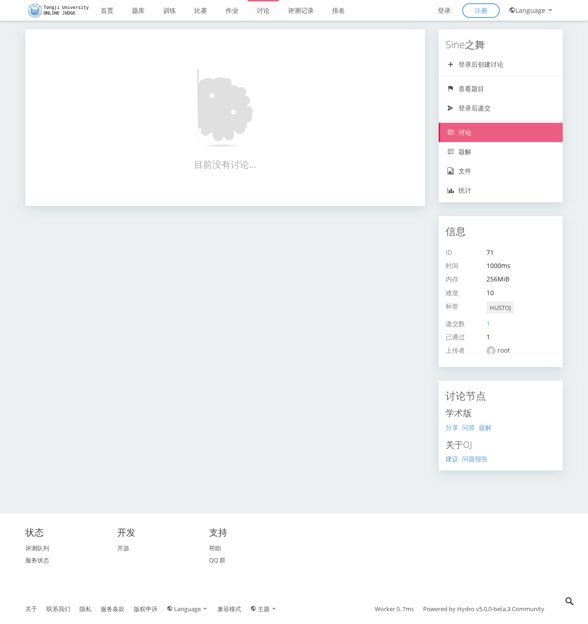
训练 (169, 10)
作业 (232, 10)
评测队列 (37, 548)
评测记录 (301, 10)
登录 (444, 10)
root (504, 350)
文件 (464, 170)
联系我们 (58, 609)
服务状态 (37, 560)
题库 (138, 10)
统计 (464, 190)
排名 (338, 10)
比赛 (200, 10)
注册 (481, 10)
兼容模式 (229, 609)
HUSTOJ (500, 307)
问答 (468, 427)
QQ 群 (217, 560)
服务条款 (112, 609)
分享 (452, 427)
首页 (107, 10)
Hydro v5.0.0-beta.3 (483, 609)
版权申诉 (146, 609)
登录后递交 (474, 107)
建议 (452, 458)
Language (531, 10)
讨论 (263, 10)
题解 (464, 151)
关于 (31, 609)
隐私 (85, 609)
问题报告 (475, 458)
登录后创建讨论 (480, 64)
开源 (123, 548)
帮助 (215, 548)
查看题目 (470, 88)
